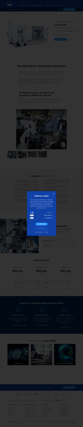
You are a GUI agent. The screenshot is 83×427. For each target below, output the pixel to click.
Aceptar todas (41, 224)
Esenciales (49, 212)
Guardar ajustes (41, 228)
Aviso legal (46, 232)
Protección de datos (38, 232)
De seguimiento (48, 218)
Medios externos (48, 215)
